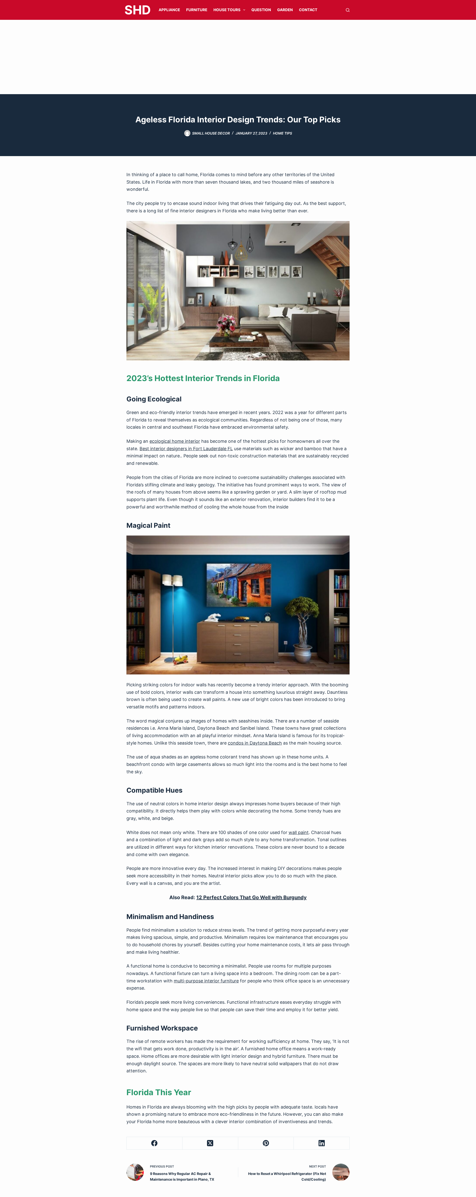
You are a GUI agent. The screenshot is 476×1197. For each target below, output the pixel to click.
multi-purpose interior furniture (206, 980)
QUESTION (261, 9)
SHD (137, 9)
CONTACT (308, 9)
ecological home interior (174, 441)
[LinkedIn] (322, 1143)
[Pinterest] (266, 1143)
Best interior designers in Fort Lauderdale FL (186, 448)
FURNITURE (196, 9)
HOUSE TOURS (226, 9)
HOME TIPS (282, 133)
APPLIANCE (169, 9)
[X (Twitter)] (210, 1143)
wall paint (299, 832)
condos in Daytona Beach (255, 743)
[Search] (348, 10)
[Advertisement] (238, 57)
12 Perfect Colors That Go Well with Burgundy (251, 897)
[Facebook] (154, 1143)
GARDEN (285, 9)
